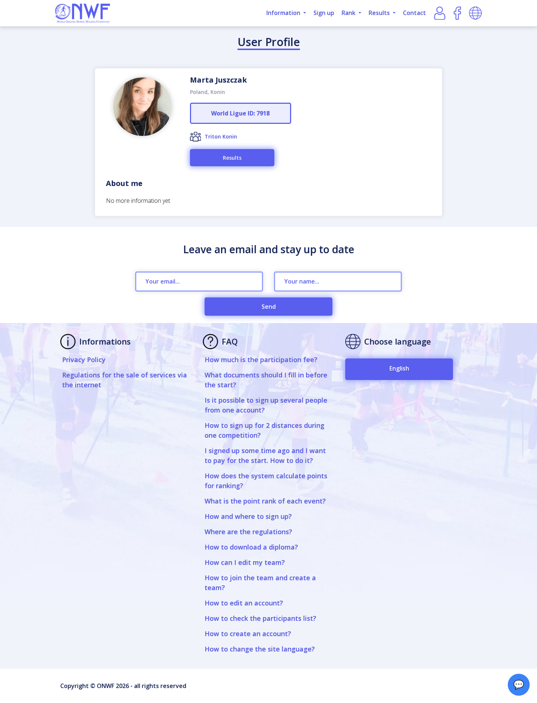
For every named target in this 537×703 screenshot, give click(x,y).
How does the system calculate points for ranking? (266, 480)
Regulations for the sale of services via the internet (124, 379)
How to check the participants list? (260, 618)
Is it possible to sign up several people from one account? (266, 405)
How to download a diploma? (251, 547)
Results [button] (380, 13)
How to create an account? (248, 633)
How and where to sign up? (248, 516)
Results (232, 157)
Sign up (323, 13)
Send (269, 307)
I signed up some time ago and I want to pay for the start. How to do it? (265, 455)
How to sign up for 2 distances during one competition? (264, 430)
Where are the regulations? (248, 531)
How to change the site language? (260, 649)
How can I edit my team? (245, 562)
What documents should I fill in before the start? (266, 379)
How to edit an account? (244, 602)
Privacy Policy (84, 359)
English (399, 368)
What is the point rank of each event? (265, 501)
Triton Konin (221, 136)
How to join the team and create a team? (260, 582)
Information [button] (284, 13)
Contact (414, 13)
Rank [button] (349, 13)
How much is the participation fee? (261, 359)
